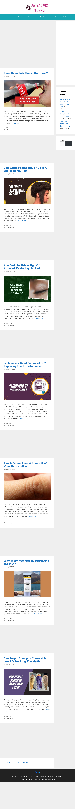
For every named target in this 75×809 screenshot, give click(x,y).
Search (62, 140)
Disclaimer (23, 776)
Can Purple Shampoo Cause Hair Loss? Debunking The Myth (25, 660)
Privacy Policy (33, 776)
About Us (15, 776)
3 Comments (10, 227)
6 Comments (10, 130)
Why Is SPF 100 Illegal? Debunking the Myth (26, 562)
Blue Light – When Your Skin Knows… (65, 123)
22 (24, 763)
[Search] (68, 143)
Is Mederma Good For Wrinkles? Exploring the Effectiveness (25, 364)
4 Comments (10, 620)
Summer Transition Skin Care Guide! (65, 114)
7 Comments (10, 523)
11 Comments (10, 718)
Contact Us (59, 776)
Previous (8, 763)
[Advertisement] (27, 44)
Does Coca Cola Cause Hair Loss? (26, 73)
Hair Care (55, 17)
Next (28, 763)
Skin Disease (44, 17)
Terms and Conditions (47, 776)
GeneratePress (50, 779)
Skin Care (21, 17)
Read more (16, 123)
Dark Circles (32, 17)
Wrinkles (64, 17)
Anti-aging (11, 17)
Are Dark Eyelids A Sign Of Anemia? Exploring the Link (22, 267)
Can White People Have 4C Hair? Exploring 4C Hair (25, 169)
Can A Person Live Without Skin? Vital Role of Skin (25, 464)
